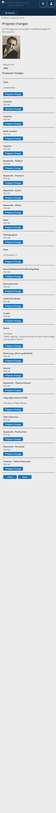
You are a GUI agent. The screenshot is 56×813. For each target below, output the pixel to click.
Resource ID (8, 64)
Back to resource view (13, 17)
